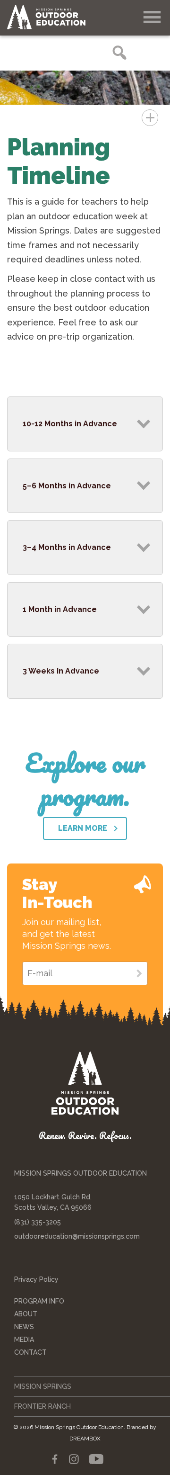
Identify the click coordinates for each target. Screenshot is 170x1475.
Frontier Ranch (42, 1406)
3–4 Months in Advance (67, 547)
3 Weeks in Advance (61, 670)
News (24, 1327)
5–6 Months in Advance (67, 485)
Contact (30, 1352)
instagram (73, 1459)
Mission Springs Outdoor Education (54, 17)
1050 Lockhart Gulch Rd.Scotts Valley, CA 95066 (53, 1202)
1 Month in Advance (60, 609)
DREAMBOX (85, 1438)
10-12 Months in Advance (70, 423)
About (25, 1314)
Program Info (39, 1301)
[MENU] (152, 17)
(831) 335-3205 (37, 1222)
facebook (54, 1459)
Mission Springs (42, 1386)
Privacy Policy (36, 1279)
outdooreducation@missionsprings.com (77, 1236)
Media (24, 1339)
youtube (95, 1459)
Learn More (82, 828)
